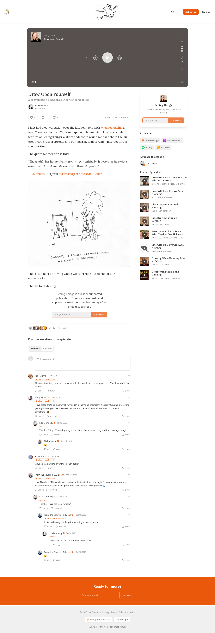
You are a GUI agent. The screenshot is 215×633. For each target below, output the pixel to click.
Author (43, 426)
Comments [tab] (35, 348)
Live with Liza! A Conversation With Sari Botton (169, 179)
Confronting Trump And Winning (165, 273)
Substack (93, 626)
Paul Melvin (41, 375)
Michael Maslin (111, 127)
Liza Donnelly (41, 105)
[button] (86, 57)
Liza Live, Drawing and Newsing (165, 206)
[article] (163, 181)
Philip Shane (41, 397)
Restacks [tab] (47, 348)
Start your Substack (100, 619)
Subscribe (190, 11)
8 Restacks (62, 328)
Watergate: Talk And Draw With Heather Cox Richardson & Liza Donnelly (169, 233)
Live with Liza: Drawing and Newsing (168, 192)
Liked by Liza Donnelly (46, 379)
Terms (114, 612)
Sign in (206, 11)
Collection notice (127, 612)
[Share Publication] (179, 12)
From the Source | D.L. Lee (48, 474)
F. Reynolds (40, 456)
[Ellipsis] (129, 375)
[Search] (173, 12)
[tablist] (41, 349)
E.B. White (37, 174)
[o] (144, 180)
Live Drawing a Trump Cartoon (164, 219)
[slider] (106, 81)
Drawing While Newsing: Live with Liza (168, 260)
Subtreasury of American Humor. (80, 174)
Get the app (122, 619)
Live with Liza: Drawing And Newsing (168, 246)
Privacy (105, 612)
